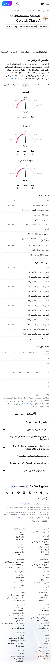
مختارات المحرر (43, 643)
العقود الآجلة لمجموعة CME (15, 562)
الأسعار (22, 534)
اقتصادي (46, 575)
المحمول (46, 608)
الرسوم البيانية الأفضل (41, 532)
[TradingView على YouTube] (35, 492)
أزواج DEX (45, 552)
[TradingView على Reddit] (7, 492)
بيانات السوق (20, 537)
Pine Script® (44, 600)
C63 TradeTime (19, 600)
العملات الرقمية (43, 547)
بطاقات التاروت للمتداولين (16, 598)
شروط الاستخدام (28, 403)
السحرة (46, 653)
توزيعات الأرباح (43, 580)
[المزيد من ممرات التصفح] (39, 11)
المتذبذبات (45, 195)
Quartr (18, 518)
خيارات (46, 595)
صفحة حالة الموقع (18, 628)
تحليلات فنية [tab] (25, 52)
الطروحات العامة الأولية (40, 582)
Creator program (42, 625)
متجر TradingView (18, 595)
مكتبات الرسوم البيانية (17, 638)
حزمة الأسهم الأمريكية (17, 567)
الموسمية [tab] (4, 52)
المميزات (21, 532)
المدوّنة (22, 580)
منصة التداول (20, 646)
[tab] (45, 85)
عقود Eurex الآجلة (18, 565)
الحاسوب (45, 610)
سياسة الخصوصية (18, 613)
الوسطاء (22, 549)
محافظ (46, 590)
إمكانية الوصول (19, 618)
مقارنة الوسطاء (19, 552)
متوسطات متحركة (41, 262)
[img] (10, 26)
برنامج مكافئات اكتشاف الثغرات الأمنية (13, 624)
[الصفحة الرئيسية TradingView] (42, 3)
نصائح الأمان (20, 621)
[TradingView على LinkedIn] (24, 492)
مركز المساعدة (19, 582)
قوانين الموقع (44, 628)
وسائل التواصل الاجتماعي (40, 618)
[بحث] (17, 3)
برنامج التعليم (20, 661)
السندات (46, 544)
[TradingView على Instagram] (30, 492)
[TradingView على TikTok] (12, 492)
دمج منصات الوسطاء (17, 656)
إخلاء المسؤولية (19, 610)
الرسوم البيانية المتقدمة (16, 643)
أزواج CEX (45, 549)
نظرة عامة (21, 547)
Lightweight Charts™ (17, 641)
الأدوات (22, 635)
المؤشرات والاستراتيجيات (40, 651)
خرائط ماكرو (44, 598)
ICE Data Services (25, 504)
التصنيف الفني (14, 78)
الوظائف (22, 585)
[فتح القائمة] (47, 3)
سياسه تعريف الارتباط (17, 615)
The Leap (21, 555)
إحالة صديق (45, 623)
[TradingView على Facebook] (41, 492)
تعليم (47, 641)
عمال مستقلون (43, 656)
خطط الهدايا (20, 539)
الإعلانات (22, 653)
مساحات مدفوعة (43, 658)
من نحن (22, 575)
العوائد (46, 577)
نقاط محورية (44, 346)
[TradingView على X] (47, 492)
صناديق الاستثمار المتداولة (40, 542)
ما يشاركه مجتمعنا (42, 620)
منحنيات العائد (44, 592)
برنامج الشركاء (19, 658)
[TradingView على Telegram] (18, 492)
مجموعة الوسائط (19, 588)
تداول (47, 638)
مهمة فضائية (20, 577)
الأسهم (46, 539)
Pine (47, 555)
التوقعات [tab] (14, 52)
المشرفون (45, 631)
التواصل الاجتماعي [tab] (40, 52)
